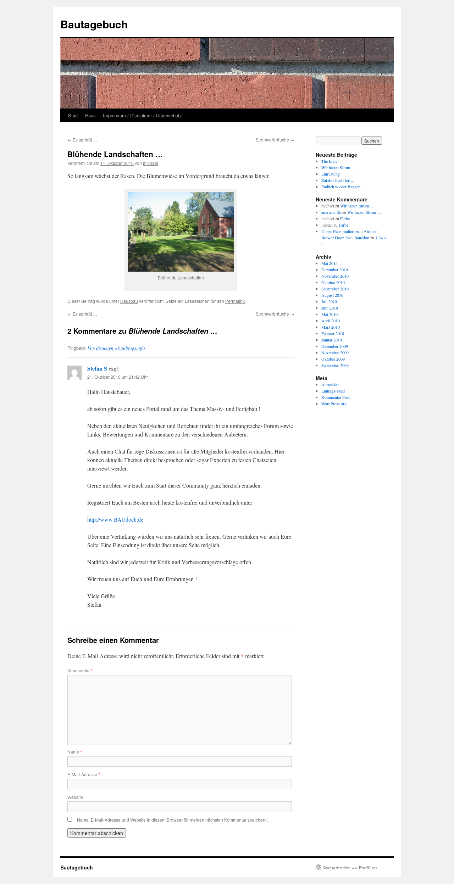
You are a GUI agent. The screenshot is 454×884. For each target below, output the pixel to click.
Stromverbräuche (275, 140)
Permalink (235, 301)
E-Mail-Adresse (83, 774)
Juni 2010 (329, 308)
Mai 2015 (329, 263)
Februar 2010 (332, 333)
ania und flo (331, 212)
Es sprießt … (82, 140)
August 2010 (332, 295)
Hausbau (129, 301)
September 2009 (335, 365)
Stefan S (97, 368)
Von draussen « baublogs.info (116, 348)
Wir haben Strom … (338, 167)
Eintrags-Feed (333, 391)
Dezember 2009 (334, 346)
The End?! (330, 161)
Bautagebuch (94, 24)
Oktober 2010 (333, 282)
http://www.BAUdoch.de (115, 519)
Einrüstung (330, 174)
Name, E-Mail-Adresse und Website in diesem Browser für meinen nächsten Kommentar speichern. (172, 820)
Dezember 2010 (334, 269)
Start (73, 115)
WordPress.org (334, 403)
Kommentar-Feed (335, 397)
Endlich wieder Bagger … (343, 186)
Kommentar (80, 670)
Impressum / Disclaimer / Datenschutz (142, 115)
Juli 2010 (329, 301)
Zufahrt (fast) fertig (337, 180)
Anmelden (330, 384)
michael (150, 163)
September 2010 (335, 288)
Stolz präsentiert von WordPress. (350, 867)
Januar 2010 (331, 340)
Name (74, 752)
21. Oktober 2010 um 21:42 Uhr (117, 377)
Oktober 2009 (333, 359)
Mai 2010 (329, 314)
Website (75, 797)
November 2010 (335, 276)
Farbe (345, 218)
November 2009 (335, 352)
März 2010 (330, 327)
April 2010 (330, 320)
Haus (90, 115)
